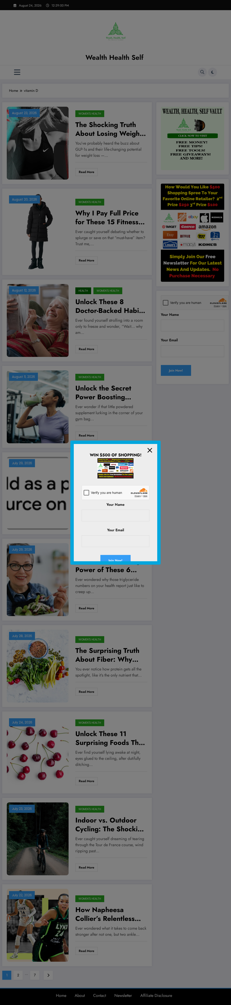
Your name (115, 504)
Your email (115, 530)
